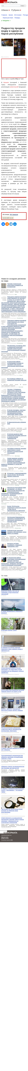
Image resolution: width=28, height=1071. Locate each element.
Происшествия (8, 18)
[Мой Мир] (15, 224)
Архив (11, 15)
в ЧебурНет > (6, 20)
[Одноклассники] (7, 224)
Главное (4, 15)
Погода (25, 15)
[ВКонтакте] (3, 224)
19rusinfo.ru (6, 57)
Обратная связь (4, 837)
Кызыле (6, 82)
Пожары (17, 18)
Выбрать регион (5, 838)
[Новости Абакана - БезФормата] (9, 2)
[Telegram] (11, 224)
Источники (17, 15)
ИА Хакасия (14, 214)
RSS (12, 840)
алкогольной (14, 87)
